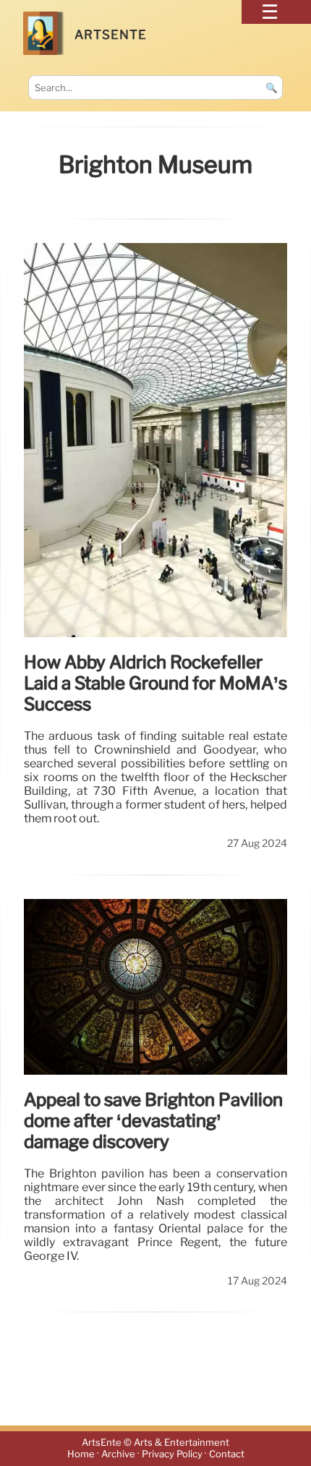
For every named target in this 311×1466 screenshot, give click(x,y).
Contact (226, 1454)
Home (81, 1454)
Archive (118, 1454)
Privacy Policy (172, 1454)
